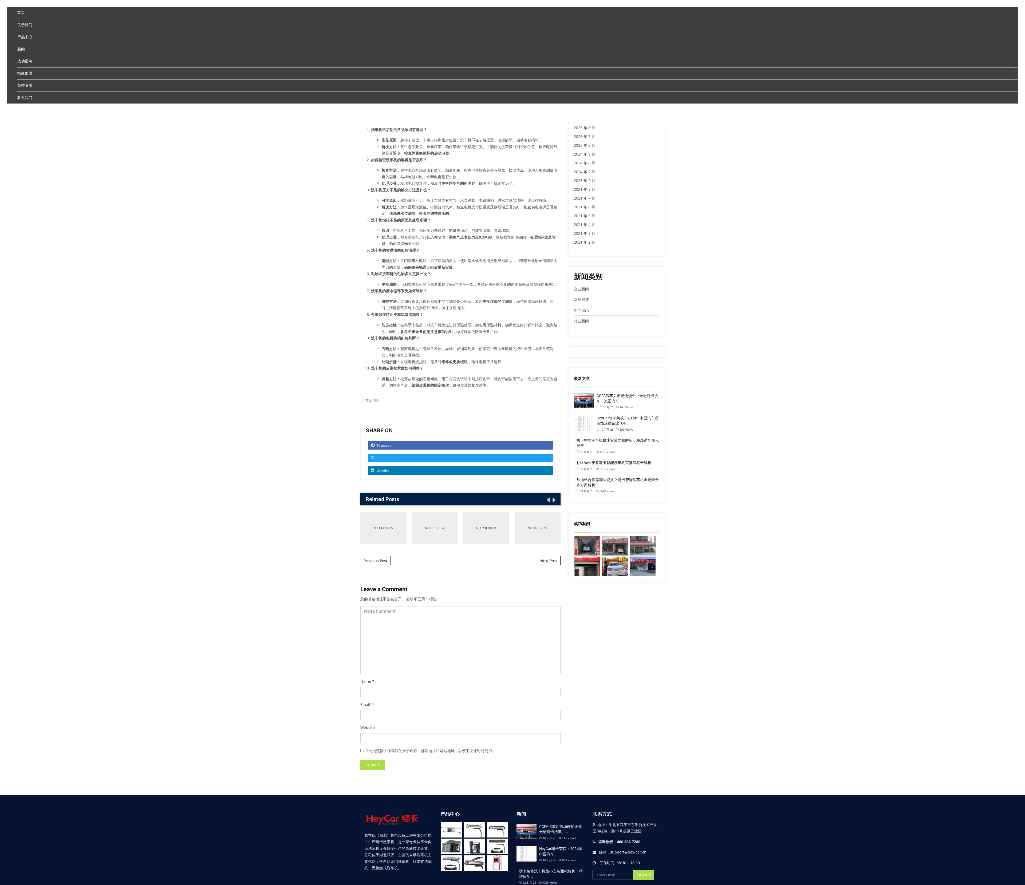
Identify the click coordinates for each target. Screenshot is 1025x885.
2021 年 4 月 (584, 224)
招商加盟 (24, 73)
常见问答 (371, 400)
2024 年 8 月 (584, 162)
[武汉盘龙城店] (587, 545)
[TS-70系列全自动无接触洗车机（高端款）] (474, 830)
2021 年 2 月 (584, 242)
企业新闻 (581, 288)
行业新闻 (581, 320)
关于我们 (24, 24)
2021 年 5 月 (584, 215)
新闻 (21, 48)
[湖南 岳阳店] (643, 545)
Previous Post (375, 560)
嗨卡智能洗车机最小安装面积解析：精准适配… (551, 874)
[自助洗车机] (497, 863)
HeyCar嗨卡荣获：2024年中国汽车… (560, 851)
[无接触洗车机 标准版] (451, 863)
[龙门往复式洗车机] (474, 846)
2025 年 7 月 (584, 136)
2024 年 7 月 (584, 171)
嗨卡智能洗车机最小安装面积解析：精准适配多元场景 (383, 528)
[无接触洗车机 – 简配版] (474, 863)
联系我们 (24, 97)
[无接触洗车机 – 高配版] (497, 846)
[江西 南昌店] (587, 566)
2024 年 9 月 (584, 154)
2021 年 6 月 (584, 206)
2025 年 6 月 (584, 145)
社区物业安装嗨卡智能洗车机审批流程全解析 (435, 528)
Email (365, 704)
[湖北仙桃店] (615, 545)
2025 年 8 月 (584, 127)
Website (367, 727)
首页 (21, 12)
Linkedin (382, 470)
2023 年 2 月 (584, 180)
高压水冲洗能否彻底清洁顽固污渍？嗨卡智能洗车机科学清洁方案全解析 (537, 528)
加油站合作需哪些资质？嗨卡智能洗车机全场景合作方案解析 (486, 527)
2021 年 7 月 (584, 198)
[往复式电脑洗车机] (451, 846)
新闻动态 (581, 310)
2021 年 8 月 (584, 189)
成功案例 (24, 61)
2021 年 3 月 (584, 233)
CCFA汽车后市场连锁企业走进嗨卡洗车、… (560, 829)
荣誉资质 (24, 85)
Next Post (548, 560)
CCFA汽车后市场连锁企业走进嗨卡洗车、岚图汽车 (627, 398)
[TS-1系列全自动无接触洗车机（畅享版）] (451, 830)
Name (365, 681)
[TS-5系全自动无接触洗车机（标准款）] (497, 830)
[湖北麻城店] (615, 566)
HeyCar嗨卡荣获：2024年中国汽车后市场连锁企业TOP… (628, 421)
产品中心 (24, 36)
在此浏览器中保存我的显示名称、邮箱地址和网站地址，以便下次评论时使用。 (430, 750)
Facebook (383, 445)
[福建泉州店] (643, 566)
